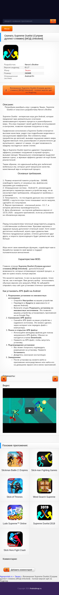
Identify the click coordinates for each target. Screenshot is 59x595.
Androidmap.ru (35, 588)
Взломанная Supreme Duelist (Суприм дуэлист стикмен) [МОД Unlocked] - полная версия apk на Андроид (31, 90)
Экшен (28, 70)
